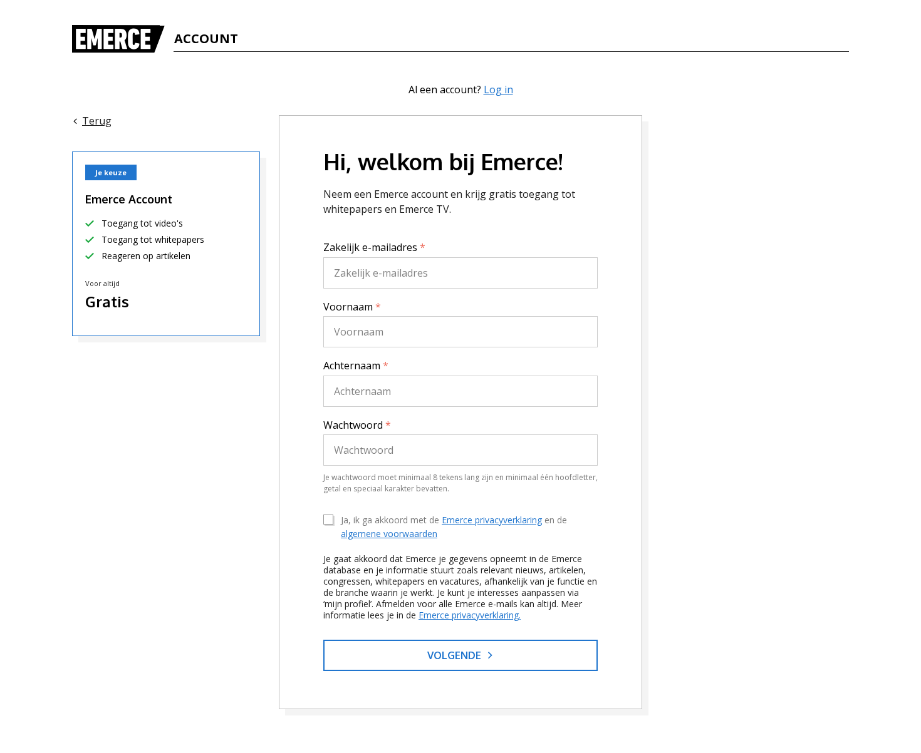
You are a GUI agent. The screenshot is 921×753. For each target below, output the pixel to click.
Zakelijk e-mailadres (374, 247)
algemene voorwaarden (389, 534)
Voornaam (352, 306)
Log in (498, 89)
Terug (97, 121)
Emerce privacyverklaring (492, 520)
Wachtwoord (357, 425)
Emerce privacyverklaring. (470, 615)
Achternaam (355, 365)
